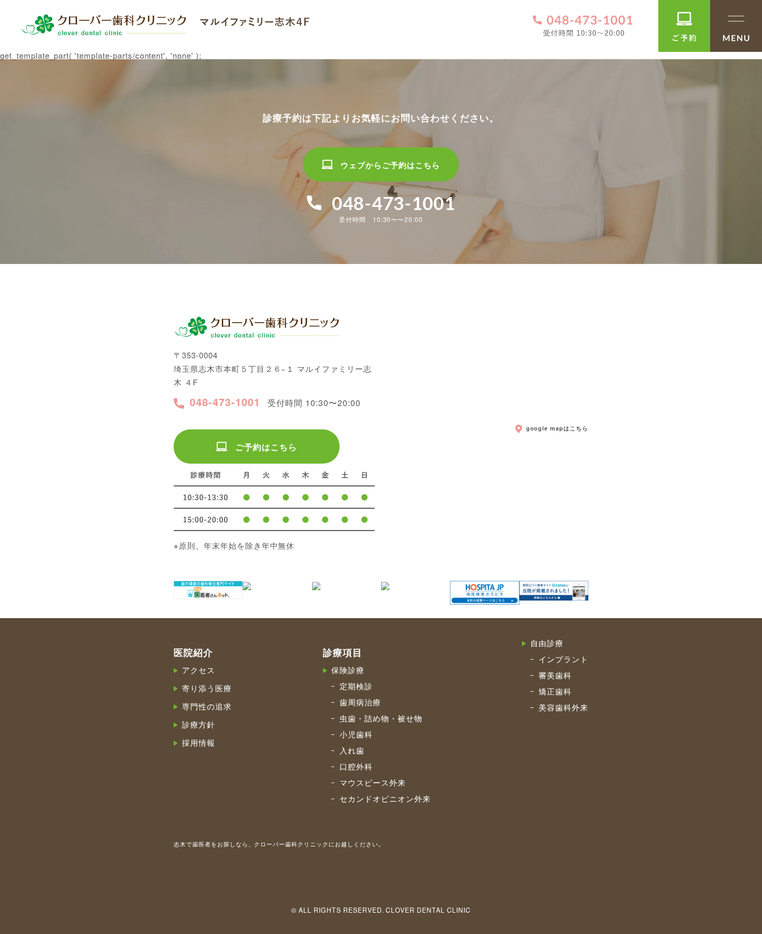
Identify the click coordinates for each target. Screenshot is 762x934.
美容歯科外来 (563, 707)
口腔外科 (356, 766)
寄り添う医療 (207, 687)
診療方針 (198, 724)
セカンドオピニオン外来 (385, 798)
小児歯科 (356, 734)
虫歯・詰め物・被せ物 (381, 718)
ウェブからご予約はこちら (390, 165)
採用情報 (198, 742)
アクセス (198, 669)
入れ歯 (352, 750)
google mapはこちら (557, 428)
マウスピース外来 (373, 782)
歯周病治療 (360, 701)
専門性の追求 (207, 706)
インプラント (563, 658)
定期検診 (356, 685)
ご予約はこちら (266, 447)
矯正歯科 (555, 691)
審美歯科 (555, 675)
